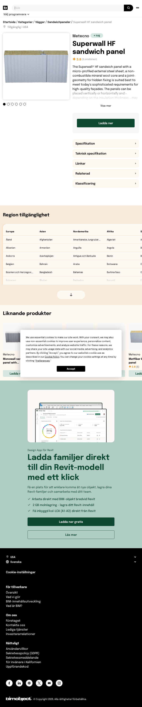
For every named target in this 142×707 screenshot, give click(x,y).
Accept (71, 369)
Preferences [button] (43, 360)
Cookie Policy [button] (52, 357)
